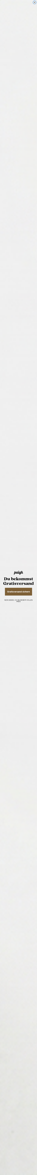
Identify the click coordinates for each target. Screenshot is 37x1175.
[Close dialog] (34, 2)
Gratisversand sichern (18, 591)
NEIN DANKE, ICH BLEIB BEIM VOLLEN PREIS (18, 600)
